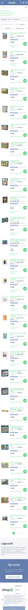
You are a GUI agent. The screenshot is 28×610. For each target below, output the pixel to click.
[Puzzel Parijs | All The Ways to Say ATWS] (5, 285)
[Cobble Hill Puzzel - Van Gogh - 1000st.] (5, 76)
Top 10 (9, 19)
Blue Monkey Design (17, 36)
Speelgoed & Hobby (8, 24)
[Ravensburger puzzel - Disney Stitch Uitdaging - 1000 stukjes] (5, 247)
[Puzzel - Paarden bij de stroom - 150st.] (5, 451)
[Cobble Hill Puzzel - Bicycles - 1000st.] (5, 113)
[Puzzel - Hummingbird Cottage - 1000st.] (5, 485)
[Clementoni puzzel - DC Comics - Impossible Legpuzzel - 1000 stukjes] (5, 226)
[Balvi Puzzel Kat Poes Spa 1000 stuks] (5, 340)
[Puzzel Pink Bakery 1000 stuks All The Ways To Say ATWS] (5, 358)
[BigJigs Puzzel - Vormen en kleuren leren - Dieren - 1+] (5, 414)
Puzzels (16, 24)
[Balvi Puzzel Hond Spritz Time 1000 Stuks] (5, 321)
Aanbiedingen (15, 19)
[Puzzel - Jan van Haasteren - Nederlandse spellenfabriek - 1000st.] (5, 396)
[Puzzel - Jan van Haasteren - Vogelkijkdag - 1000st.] (5, 432)
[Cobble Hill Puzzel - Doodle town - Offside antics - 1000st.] (5, 149)
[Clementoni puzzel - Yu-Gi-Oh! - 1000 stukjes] (5, 205)
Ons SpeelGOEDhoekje (14, 200)
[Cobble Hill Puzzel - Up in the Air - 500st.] (5, 131)
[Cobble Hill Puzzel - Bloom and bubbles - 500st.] (5, 185)
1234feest (19, 73)
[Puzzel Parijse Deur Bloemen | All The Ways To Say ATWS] (5, 266)
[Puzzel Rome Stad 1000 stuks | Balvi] (5, 40)
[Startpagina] (1, 24)
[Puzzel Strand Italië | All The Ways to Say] (5, 303)
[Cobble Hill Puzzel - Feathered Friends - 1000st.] (5, 94)
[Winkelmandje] (26, 3)
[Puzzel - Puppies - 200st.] (5, 468)
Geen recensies (22, 39)
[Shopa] (11, 2)
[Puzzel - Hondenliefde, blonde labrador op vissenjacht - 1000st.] (5, 504)
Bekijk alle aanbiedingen (14, 577)
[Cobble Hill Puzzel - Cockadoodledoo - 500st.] (5, 167)
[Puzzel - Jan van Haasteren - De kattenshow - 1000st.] (5, 377)
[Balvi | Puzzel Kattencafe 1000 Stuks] (5, 58)
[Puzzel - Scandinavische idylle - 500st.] (5, 522)
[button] (21, 3)
